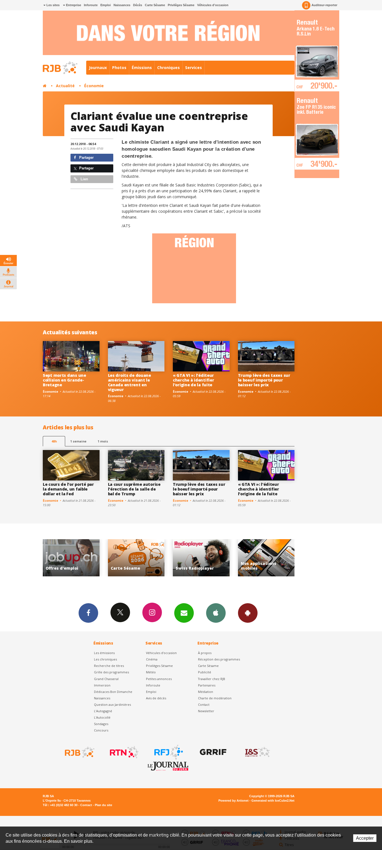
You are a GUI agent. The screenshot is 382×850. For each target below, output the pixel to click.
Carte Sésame (155, 5)
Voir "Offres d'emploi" (266, 557)
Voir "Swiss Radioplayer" (136, 557)
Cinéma (151, 659)
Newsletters (184, 613)
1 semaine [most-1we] (78, 441)
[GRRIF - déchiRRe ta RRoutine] (212, 752)
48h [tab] (54, 441)
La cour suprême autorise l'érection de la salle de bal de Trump (134, 489)
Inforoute (91, 5)
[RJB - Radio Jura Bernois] (79, 752)
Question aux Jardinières (112, 704)
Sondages (101, 724)
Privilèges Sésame (181, 5)
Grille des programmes (111, 672)
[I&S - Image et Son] (257, 752)
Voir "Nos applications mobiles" (201, 557)
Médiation (205, 691)
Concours (101, 730)
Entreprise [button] (73, 5)
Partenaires (206, 685)
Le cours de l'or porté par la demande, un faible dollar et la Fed (68, 489)
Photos (119, 67)
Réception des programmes (219, 659)
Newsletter (206, 711)
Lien (83, 179)
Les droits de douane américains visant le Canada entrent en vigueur (129, 382)
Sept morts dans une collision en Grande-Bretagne (64, 380)
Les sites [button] (53, 5)
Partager (86, 157)
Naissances (122, 5)
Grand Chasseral (106, 679)
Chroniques (168, 67)
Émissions (142, 67)
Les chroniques (105, 659)
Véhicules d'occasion (212, 5)
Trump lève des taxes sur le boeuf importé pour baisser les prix (264, 380)
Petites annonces (159, 679)
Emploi (105, 5)
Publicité (204, 672)
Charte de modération (215, 698)
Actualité (65, 85)
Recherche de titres (109, 665)
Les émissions (104, 653)
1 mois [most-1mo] (103, 441)
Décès (137, 5)
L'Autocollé (102, 717)
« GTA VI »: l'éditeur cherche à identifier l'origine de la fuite (193, 380)
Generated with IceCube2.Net (272, 800)
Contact (203, 704)
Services (193, 67)
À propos (204, 653)
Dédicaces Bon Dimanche (113, 691)
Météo (151, 672)
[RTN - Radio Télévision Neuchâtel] (123, 752)
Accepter (365, 838)
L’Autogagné (103, 711)
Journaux (98, 67)
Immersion (102, 685)
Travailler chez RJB (211, 679)
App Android (248, 613)
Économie (94, 85)
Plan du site (103, 805)
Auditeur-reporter (324, 5)
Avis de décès (156, 698)
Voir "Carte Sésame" (71, 557)
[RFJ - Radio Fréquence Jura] (168, 752)
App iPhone (216, 613)
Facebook (88, 613)
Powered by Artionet (233, 800)
